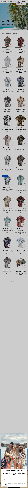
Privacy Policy (8, 485)
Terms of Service (16, 485)
